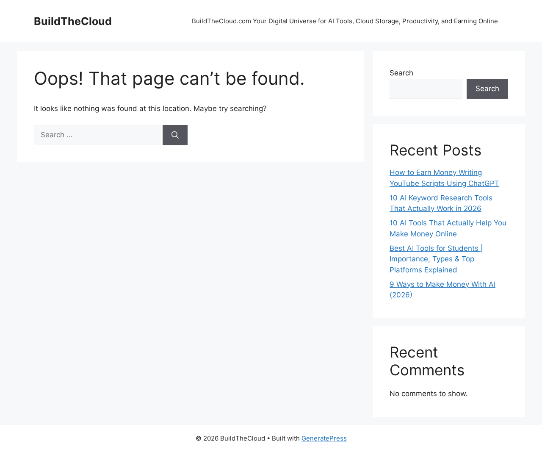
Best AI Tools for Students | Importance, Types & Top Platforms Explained (436, 259)
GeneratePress (324, 438)
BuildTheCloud (73, 21)
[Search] (175, 135)
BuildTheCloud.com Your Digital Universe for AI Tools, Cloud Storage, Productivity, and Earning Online (346, 21)
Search (401, 73)
